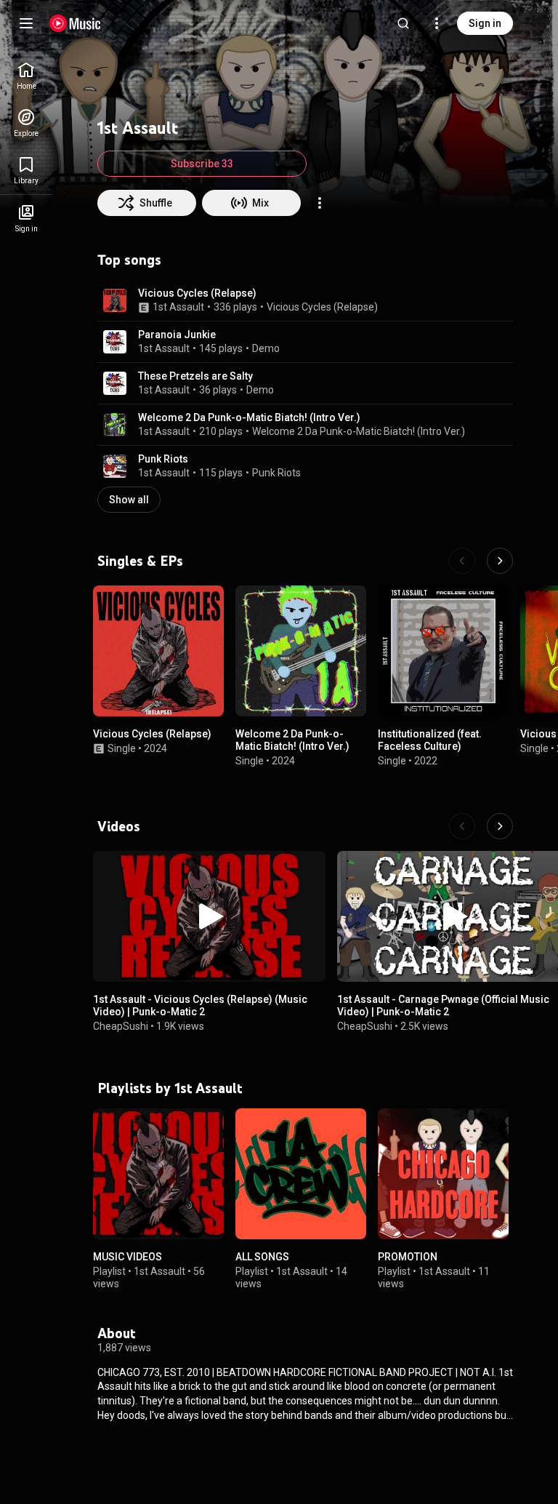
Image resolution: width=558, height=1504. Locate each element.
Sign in (485, 23)
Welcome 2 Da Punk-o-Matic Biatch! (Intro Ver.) (249, 417)
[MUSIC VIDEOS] (158, 1173)
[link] (26, 76)
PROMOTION (407, 1257)
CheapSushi (120, 1026)
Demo (266, 348)
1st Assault (178, 307)
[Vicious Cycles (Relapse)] (158, 650)
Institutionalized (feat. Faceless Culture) (430, 740)
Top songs (129, 259)
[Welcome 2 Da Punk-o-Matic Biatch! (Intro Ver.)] (300, 650)
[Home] (75, 23)
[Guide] (26, 23)
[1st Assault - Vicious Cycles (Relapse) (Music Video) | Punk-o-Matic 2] (209, 916)
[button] (114, 300)
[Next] (499, 560)
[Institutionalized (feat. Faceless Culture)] (443, 650)
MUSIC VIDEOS (127, 1257)
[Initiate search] (403, 23)
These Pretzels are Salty (195, 376)
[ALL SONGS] (300, 1173)
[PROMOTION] (443, 1173)
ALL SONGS (262, 1257)
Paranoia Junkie (177, 334)
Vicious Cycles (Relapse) (197, 293)
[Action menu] (320, 203)
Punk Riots (163, 459)
